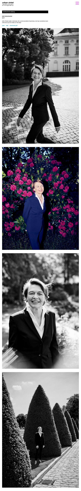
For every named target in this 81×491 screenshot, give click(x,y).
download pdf (13, 25)
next (7, 25)
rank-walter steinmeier (11, 21)
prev (3, 25)
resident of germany (29, 21)
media (12, 22)
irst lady (19, 22)
